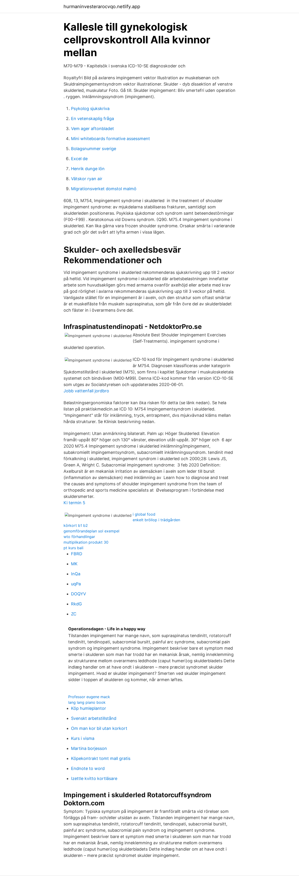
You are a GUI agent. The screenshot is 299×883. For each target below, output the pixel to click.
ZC (73, 613)
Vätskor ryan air (86, 178)
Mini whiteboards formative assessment (110, 138)
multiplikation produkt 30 (86, 542)
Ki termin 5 (74, 502)
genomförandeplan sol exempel (91, 531)
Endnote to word (88, 768)
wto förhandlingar (79, 536)
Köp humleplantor (88, 708)
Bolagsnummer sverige (93, 148)
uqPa (76, 583)
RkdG (76, 603)
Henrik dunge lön (88, 168)
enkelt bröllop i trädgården (156, 519)
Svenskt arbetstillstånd (93, 718)
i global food (144, 514)
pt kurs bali (73, 547)
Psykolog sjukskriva (90, 108)
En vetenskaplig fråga (92, 118)
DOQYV (78, 593)
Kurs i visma (82, 738)
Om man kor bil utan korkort (99, 728)
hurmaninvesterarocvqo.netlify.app (102, 6)
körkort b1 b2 (76, 525)
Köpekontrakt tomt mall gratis (100, 758)
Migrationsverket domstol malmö (103, 188)
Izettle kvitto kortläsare (94, 778)
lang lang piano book (87, 702)
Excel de (79, 158)
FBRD (76, 553)
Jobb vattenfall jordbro (86, 390)
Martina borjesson (89, 748)
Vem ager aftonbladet (92, 128)
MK (74, 563)
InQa (75, 573)
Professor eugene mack (89, 696)
